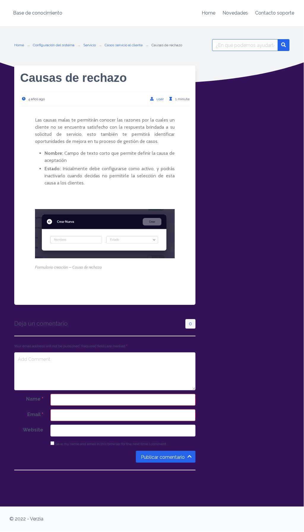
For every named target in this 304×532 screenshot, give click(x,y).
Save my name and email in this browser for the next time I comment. (110, 444)
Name (34, 399)
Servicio (89, 45)
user (160, 99)
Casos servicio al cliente (124, 45)
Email (35, 414)
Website (33, 430)
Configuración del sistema (53, 45)
